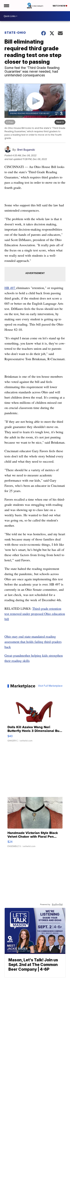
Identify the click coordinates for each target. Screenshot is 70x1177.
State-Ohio (15, 32)
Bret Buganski (26, 149)
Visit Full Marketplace (50, 686)
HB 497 (10, 287)
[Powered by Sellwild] (57, 904)
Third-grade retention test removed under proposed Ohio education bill (34, 613)
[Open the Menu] (6, 5)
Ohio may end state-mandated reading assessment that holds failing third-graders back (33, 641)
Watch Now (59, 6)
